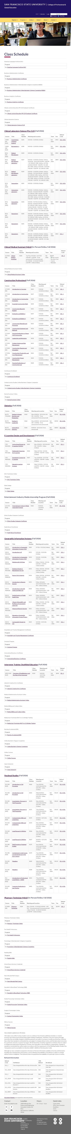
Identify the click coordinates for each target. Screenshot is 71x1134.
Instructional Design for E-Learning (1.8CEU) (18, 445)
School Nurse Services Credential (16, 970)
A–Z (37, 14)
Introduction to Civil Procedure (17, 785)
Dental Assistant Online (13, 399)
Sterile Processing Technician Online (17, 1004)
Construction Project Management (18, 359)
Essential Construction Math (20, 304)
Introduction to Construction (20, 294)
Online (32, 20)
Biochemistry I (15, 146)
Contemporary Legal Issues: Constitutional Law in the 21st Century (20, 854)
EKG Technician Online (13, 479)
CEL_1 (62, 289)
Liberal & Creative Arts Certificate (16, 688)
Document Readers (9, 1097)
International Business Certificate (16, 658)
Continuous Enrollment (13, 376)
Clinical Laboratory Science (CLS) (16, 125)
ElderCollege (10, 491)
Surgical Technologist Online (15, 1016)
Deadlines (56, 1107)
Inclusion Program (12, 647)
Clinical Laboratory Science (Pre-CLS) (19, 131)
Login (48, 14)
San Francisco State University (42, 1119)
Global (39, 20)
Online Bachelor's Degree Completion (17, 746)
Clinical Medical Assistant (13, 257)
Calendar (42, 14)
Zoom (54, 1108)
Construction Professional (15, 280)
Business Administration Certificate (17, 79)
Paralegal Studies (11, 775)
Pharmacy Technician (14, 907)
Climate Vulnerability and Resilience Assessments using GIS (19, 603)
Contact (54, 20)
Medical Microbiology (14, 154)
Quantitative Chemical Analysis (14, 141)
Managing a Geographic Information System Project (19, 616)
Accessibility (24, 1118)
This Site (62, 16)
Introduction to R (17, 552)
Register (15, 20)
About (47, 20)
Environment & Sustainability (25, 1124)
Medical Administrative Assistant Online (18, 700)
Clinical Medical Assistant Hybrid (17, 247)
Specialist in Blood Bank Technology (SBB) (18, 993)
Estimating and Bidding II (19, 318)
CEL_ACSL (63, 139)
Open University (11, 769)
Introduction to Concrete (19, 289)
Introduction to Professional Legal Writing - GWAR (20, 878)
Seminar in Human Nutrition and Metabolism (17, 416)
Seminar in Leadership (15, 421)
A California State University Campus (42, 1123)
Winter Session (11, 1027)
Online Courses (11, 758)
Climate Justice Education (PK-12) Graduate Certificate (22, 113)
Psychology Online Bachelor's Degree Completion (20, 946)
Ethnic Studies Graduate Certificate (17, 521)
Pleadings (15, 861)
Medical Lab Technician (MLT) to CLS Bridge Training (21, 723)
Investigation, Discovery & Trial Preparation (19, 802)
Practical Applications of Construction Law (18, 363)
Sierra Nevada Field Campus (14, 981)
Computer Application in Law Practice (18, 887)
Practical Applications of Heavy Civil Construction (20, 334)
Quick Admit (56, 1103)
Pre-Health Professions (13, 935)
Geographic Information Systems (18, 538)
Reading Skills (11, 958)
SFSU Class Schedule (59, 1105)
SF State (54, 16)
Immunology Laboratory (14, 190)
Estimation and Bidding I (18, 314)
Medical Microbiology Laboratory (14, 161)
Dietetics (8, 405)
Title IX (23, 1129)
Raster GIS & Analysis (18, 575)
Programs (24, 20)
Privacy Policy (24, 1127)
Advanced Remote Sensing (19, 608)
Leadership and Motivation (19, 338)
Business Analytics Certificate (15, 102)
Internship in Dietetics (15, 428)
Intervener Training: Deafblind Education (21, 664)
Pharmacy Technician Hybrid (16, 898)
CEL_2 (61, 234)
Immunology (14, 183)
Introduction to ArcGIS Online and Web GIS (18, 589)
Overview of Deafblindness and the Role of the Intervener (21, 674)
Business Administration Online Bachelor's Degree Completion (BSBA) (26, 90)
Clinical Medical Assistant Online (16, 274)
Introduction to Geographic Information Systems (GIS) (19, 548)
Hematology (14, 213)
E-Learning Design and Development (19, 435)
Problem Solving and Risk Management (19, 344)
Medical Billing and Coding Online (16, 712)
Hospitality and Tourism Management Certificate (20, 635)
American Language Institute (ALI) (16, 67)
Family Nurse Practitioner (14, 532)
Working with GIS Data (18, 562)
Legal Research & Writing (19, 831)
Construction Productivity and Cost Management (20, 354)
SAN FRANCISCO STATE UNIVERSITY (25, 4)
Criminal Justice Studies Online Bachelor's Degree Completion (24, 388)
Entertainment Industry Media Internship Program (20, 506)
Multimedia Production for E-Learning (18, 451)
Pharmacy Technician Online (15, 923)
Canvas (55, 1110)
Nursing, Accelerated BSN (14, 735)
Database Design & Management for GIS (18, 569)
